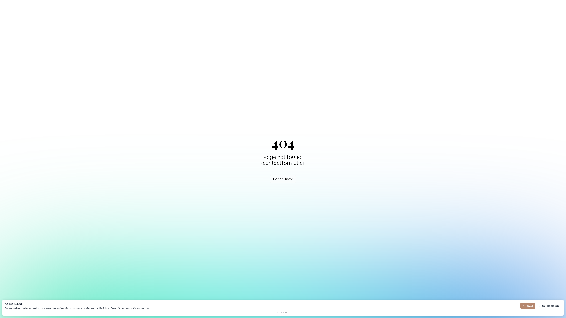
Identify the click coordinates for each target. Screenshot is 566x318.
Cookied (287, 312)
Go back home (283, 179)
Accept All (528, 305)
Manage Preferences (548, 305)
